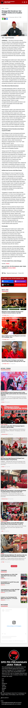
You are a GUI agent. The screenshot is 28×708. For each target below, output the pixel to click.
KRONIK (2, 456)
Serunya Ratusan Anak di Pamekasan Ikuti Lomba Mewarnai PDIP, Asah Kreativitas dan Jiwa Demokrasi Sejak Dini (14, 394)
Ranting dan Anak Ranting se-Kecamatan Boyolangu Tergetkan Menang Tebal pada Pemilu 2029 (13, 491)
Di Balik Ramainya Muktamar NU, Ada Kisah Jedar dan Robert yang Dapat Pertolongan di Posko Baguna (14, 555)
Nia (2, 531)
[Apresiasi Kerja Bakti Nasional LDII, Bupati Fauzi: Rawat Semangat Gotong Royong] (14, 447)
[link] (14, 28)
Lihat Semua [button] (14, 566)
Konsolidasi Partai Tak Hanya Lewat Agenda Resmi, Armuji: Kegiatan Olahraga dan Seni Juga (13, 360)
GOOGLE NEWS (12, 268)
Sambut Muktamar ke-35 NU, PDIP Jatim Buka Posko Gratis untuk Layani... (9, 576)
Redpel (3, 17)
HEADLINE (3, 578)
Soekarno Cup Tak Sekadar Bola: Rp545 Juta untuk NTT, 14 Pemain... (9, 598)
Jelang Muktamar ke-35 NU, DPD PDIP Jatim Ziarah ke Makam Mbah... (10, 590)
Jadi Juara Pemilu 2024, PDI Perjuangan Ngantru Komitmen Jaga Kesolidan (12, 426)
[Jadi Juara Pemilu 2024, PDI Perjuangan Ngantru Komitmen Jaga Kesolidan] (14, 414)
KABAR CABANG (4, 391)
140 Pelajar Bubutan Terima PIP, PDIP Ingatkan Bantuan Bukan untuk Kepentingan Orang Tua (12, 523)
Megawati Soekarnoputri (12, 273)
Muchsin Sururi (5, 434)
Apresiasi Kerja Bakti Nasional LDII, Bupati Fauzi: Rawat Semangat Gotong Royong (12, 459)
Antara (7, 263)
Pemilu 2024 (21, 273)
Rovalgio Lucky (6, 315)
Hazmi (3, 402)
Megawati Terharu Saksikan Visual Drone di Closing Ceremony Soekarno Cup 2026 (12, 312)
